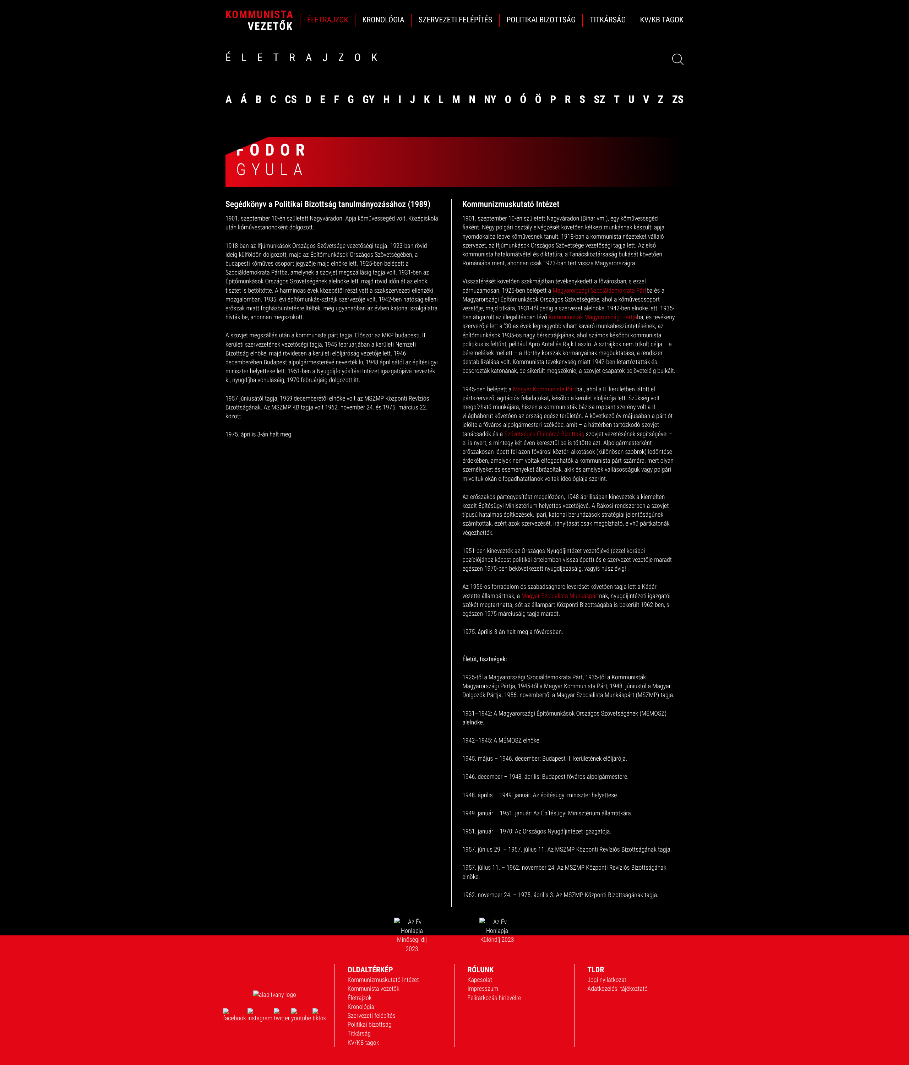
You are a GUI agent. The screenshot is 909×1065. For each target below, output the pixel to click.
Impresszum (483, 989)
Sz (599, 99)
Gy (369, 99)
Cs (290, 99)
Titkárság (359, 1033)
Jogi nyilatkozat (606, 980)
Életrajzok (360, 998)
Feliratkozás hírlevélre (494, 998)
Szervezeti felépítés (372, 1016)
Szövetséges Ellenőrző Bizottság (544, 434)
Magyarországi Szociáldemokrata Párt (600, 290)
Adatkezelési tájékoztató (617, 989)
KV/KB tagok (363, 1043)
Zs (678, 99)
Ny (490, 99)
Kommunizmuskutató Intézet (383, 980)
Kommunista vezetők (373, 989)
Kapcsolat (480, 980)
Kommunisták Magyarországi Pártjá (593, 317)
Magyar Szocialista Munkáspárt (560, 596)
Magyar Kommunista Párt (544, 389)
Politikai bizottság (370, 1024)
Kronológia (361, 1007)
